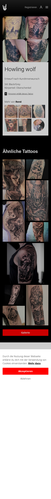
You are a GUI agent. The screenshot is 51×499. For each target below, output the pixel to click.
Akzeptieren (25, 371)
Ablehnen (25, 378)
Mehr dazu (34, 363)
